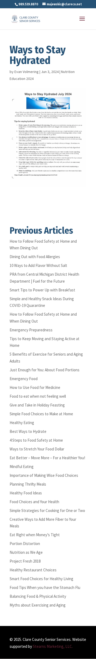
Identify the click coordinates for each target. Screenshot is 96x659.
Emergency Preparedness (31, 329)
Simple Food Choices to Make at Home (41, 413)
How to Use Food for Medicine (35, 387)
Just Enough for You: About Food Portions (44, 369)
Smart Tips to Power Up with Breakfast (42, 289)
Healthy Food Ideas (26, 492)
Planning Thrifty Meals (28, 484)
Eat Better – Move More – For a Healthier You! (47, 457)
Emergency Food (24, 378)
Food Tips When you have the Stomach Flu (45, 587)
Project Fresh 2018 (25, 561)
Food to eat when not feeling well (38, 396)
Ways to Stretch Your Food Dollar (37, 448)
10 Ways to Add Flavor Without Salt (38, 265)
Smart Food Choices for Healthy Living (41, 578)
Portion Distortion (25, 543)
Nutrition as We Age (26, 552)
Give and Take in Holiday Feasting (37, 405)
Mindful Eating (22, 466)
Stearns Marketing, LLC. (53, 646)
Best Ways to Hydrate (28, 431)
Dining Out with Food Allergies (35, 256)
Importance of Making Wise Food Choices (44, 475)
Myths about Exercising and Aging (38, 605)
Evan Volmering (26, 71)
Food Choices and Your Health (34, 501)
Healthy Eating (22, 422)
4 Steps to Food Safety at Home (36, 440)
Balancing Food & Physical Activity (38, 596)
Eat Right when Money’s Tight (35, 534)
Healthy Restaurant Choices (33, 569)
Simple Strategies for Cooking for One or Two (47, 510)
